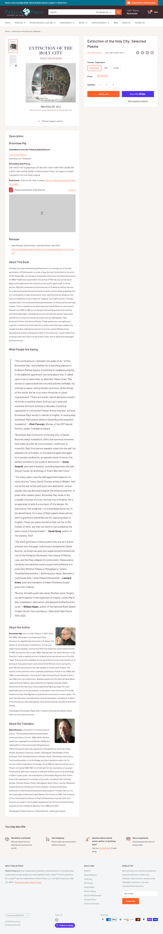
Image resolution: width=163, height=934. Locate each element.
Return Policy (90, 891)
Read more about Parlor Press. (28, 882)
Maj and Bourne (94, 53)
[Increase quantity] (113, 84)
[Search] (118, 12)
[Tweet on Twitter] (147, 52)
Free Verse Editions (18, 154)
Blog (116, 22)
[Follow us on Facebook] (56, 920)
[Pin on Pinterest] (142, 52)
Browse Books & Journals (41, 22)
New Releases (90, 875)
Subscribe (130, 901)
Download (72, 190)
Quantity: (91, 84)
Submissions (66, 22)
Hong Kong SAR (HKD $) (15, 915)
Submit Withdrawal (92, 895)
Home (7, 22)
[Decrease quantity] (100, 84)
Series (82, 22)
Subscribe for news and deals (144, 3)
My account (132, 13)
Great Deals (89, 887)
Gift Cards (88, 883)
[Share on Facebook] (137, 52)
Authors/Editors (99, 22)
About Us (126, 22)
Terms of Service (91, 903)
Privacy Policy (90, 899)
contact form (105, 848)
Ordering (19, 22)
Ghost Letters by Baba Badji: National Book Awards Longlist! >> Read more (36, 3)
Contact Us (140, 22)
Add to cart (103, 94)
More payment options (138, 101)
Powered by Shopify (12, 925)
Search (87, 870)
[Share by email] (152, 52)
